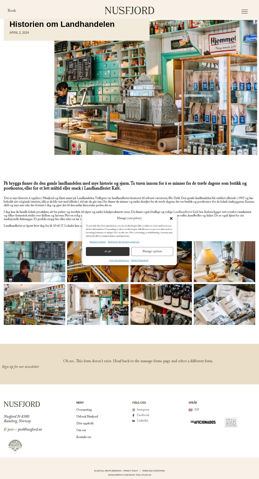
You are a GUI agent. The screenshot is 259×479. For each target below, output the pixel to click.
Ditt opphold (84, 423)
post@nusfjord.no (30, 429)
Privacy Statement (139, 260)
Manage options (152, 251)
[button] (171, 218)
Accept (107, 251)
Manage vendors (98, 242)
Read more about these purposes (123, 242)
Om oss (81, 430)
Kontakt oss (83, 437)
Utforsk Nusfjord (87, 416)
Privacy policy (131, 471)
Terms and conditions (153, 471)
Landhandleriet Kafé (186, 212)
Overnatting (84, 409)
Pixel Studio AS (143, 475)
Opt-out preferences (119, 260)
